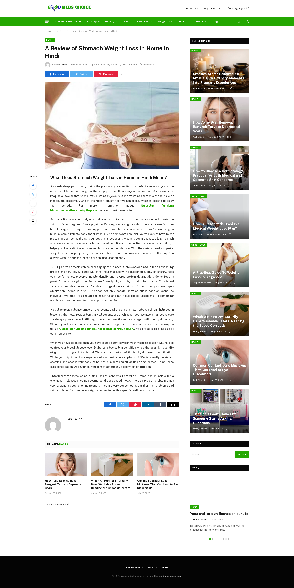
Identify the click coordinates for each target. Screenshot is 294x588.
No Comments (130, 64)
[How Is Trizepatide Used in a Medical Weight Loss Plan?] (219, 216)
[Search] (239, 21)
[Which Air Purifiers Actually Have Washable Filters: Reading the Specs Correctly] (112, 464)
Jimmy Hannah (200, 331)
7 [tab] (229, 539)
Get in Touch (192, 8)
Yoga (216, 21)
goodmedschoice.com (169, 576)
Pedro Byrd (198, 137)
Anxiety (92, 21)
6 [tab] (226, 539)
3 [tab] (216, 539)
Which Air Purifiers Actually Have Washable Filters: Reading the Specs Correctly (110, 484)
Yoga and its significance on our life (219, 514)
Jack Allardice (200, 88)
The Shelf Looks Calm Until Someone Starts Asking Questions (215, 418)
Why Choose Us (212, 8)
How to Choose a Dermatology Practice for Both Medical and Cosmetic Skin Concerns (218, 175)
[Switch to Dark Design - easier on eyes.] (247, 21)
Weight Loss (165, 21)
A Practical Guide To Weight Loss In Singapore (216, 275)
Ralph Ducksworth (202, 283)
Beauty (109, 21)
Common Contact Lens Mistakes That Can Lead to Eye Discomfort (158, 484)
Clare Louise (61, 64)
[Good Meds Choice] (69, 8)
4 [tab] (219, 539)
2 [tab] (213, 539)
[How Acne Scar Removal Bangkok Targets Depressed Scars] (66, 464)
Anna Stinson (199, 234)
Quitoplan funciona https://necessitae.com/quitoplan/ (96, 329)
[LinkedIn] (33, 203)
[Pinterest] (33, 211)
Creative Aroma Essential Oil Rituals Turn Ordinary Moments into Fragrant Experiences (218, 78)
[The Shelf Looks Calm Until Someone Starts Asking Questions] (219, 411)
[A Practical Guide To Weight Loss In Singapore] (219, 265)
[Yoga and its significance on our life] (219, 492)
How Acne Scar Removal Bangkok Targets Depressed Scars (64, 484)
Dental (127, 21)
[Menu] (47, 22)
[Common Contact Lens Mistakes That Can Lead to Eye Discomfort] (158, 464)
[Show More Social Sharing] (122, 74)
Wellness (201, 21)
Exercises (143, 21)
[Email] (33, 220)
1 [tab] (209, 539)
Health (183, 21)
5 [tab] (222, 539)
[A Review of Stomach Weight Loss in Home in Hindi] (112, 125)
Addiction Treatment (68, 21)
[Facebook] (33, 185)
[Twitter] (33, 194)
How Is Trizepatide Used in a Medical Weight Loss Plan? (216, 226)
